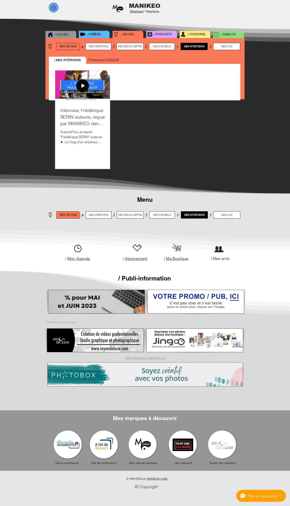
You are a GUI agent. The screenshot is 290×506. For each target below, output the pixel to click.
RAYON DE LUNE (157, 478)
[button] (67, 60)
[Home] (54, 8)
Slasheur (137, 11)
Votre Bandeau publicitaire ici (145, 358)
